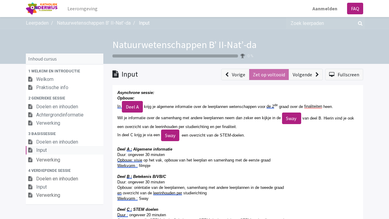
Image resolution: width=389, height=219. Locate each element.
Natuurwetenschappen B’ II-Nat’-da (184, 45)
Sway (291, 118)
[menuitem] (82, 8)
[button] (64, 71)
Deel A (132, 107)
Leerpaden (37, 23)
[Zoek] (359, 23)
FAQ (355, 8)
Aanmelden (324, 8)
